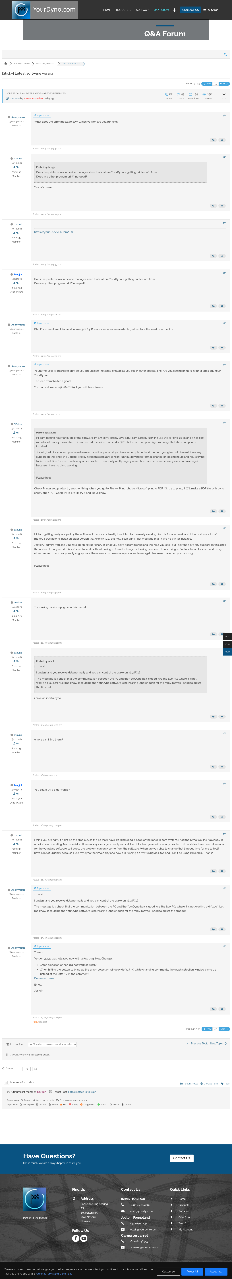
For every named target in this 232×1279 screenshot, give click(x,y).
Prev (208, 83)
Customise (168, 1271)
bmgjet (18, 274)
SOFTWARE (143, 10)
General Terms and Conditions (54, 1273)
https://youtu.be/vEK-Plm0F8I (53, 232)
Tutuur (35, 1022)
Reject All (192, 1271)
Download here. (44, 978)
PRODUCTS (122, 10)
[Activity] (17, 167)
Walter (18, 424)
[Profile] (14, 167)
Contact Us (181, 1158)
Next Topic (217, 1043)
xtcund (18, 158)
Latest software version (82, 1091)
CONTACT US (190, 10)
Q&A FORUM (161, 10)
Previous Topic (199, 1043)
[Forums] (5, 63)
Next (222, 83)
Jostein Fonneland (34, 98)
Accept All (216, 1271)
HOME (107, 10)
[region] (116, 1270)
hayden (41, 1091)
